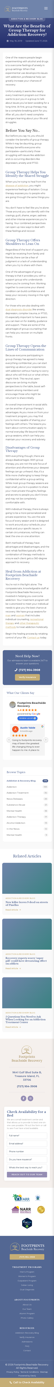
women (20, 615)
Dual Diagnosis (27, 1289)
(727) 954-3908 (29, 670)
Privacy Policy (12, 1372)
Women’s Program (27, 1276)
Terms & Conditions (29, 1372)
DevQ (33, 1376)
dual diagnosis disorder (19, 309)
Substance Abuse (27, 804)
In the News (27, 829)
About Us (27, 1304)
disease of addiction (17, 185)
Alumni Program (27, 1313)
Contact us (33, 637)
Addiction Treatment (27, 792)
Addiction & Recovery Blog (27, 19)
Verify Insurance (27, 677)
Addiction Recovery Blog (27, 1333)
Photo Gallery (27, 1318)
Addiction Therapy (27, 817)
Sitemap (44, 1372)
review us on (26, 718)
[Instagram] (30, 1098)
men (8, 615)
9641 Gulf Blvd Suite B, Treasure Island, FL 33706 (27, 1076)
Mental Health (27, 811)
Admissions (27, 1342)
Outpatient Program (27, 1281)
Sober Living (27, 1285)
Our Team (27, 1309)
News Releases (27, 799)
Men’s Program (27, 1272)
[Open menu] (45, 8)
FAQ (27, 1346)
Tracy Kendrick (29, 727)
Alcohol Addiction (27, 823)
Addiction (27, 787)
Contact (27, 1350)
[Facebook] (23, 1098)
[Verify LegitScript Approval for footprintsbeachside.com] (27, 1228)
